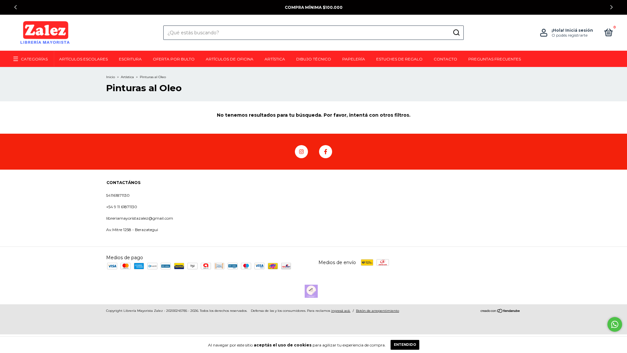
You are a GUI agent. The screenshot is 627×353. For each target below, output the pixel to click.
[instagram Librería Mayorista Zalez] (301, 151)
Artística (127, 77)
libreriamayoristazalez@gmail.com (139, 218)
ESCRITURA (130, 59)
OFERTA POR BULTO (174, 59)
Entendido (405, 345)
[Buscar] (456, 33)
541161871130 (118, 195)
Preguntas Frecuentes (494, 59)
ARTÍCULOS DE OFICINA (229, 59)
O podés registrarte (569, 35)
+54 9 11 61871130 (121, 206)
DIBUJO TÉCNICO (313, 59)
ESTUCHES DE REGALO (399, 59)
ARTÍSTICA (275, 59)
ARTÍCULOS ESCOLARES (83, 59)
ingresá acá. (340, 311)
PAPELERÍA (353, 59)
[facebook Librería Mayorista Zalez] (325, 151)
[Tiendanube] (500, 311)
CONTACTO (445, 59)
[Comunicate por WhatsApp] (614, 324)
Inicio (110, 77)
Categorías (34, 59)
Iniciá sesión (579, 30)
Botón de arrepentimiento (377, 311)
